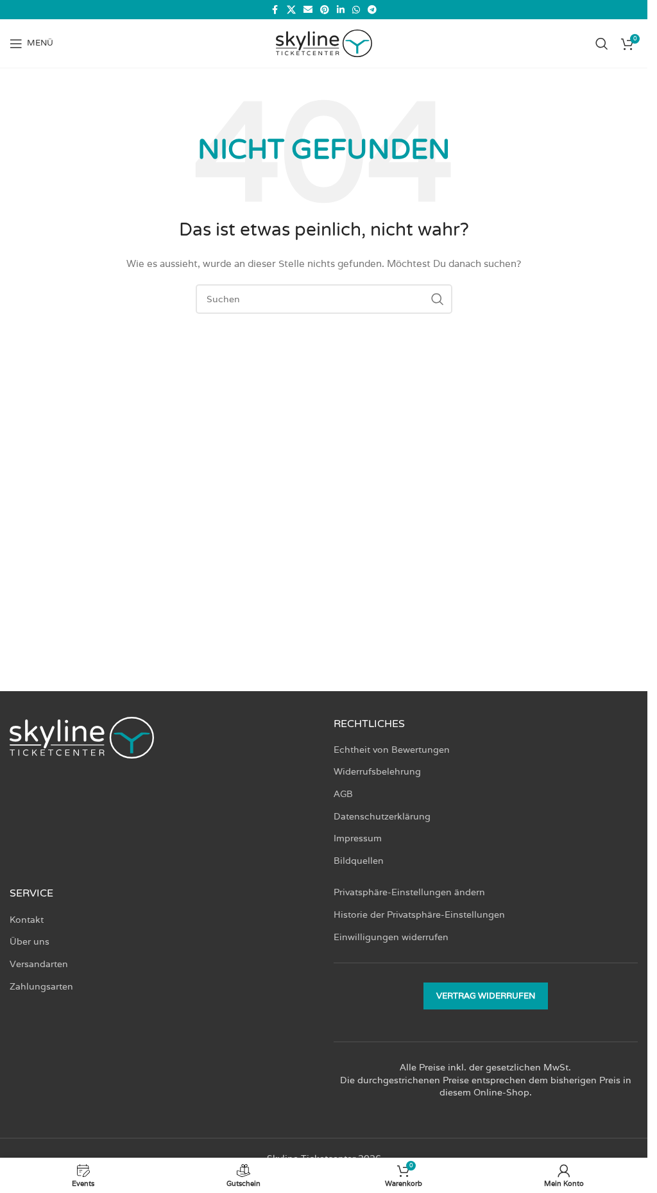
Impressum (358, 838)
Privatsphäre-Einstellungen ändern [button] (409, 892)
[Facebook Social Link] (275, 10)
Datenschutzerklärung (382, 816)
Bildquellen (359, 860)
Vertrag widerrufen (485, 995)
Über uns (29, 941)
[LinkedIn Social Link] (340, 10)
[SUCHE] (437, 299)
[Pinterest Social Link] (324, 10)
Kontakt (27, 919)
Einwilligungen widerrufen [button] (391, 937)
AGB (343, 794)
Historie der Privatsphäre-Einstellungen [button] (419, 914)
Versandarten (39, 964)
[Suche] (602, 43)
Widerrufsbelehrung (377, 771)
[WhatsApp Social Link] (356, 10)
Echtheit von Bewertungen (392, 749)
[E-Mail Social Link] (308, 10)
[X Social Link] (291, 10)
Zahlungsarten (41, 986)
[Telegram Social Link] (372, 10)
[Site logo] (324, 42)
